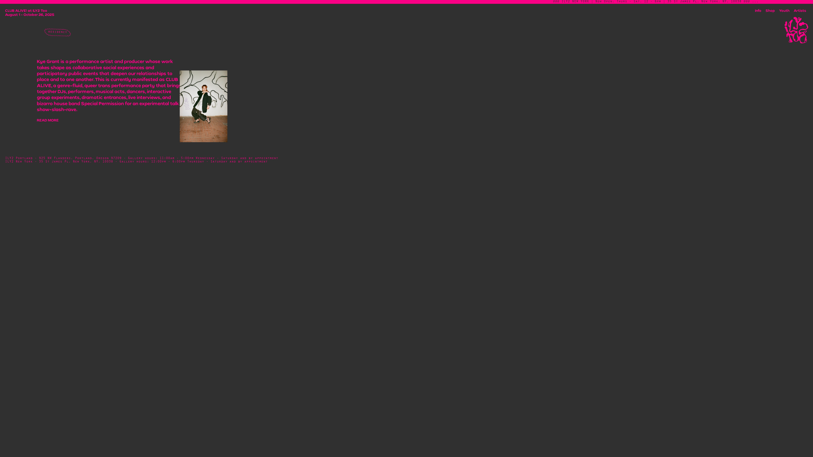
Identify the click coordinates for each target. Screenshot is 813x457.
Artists (800, 10)
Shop (770, 10)
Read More (48, 120)
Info (758, 10)
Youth (784, 10)
